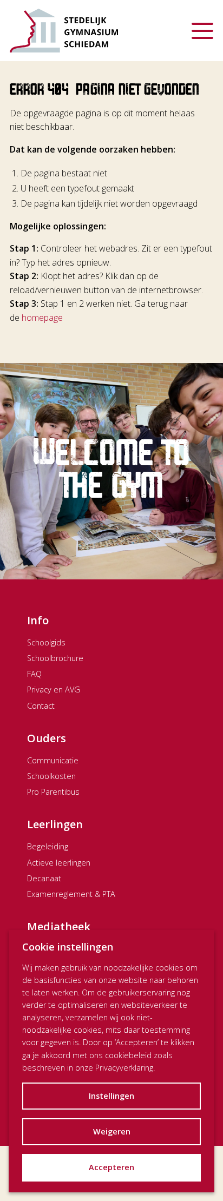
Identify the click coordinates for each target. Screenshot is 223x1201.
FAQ (34, 674)
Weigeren (111, 1131)
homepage (42, 318)
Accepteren (111, 1167)
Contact (41, 706)
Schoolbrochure (55, 658)
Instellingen (111, 1096)
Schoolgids (46, 642)
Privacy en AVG (53, 689)
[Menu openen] (202, 31)
